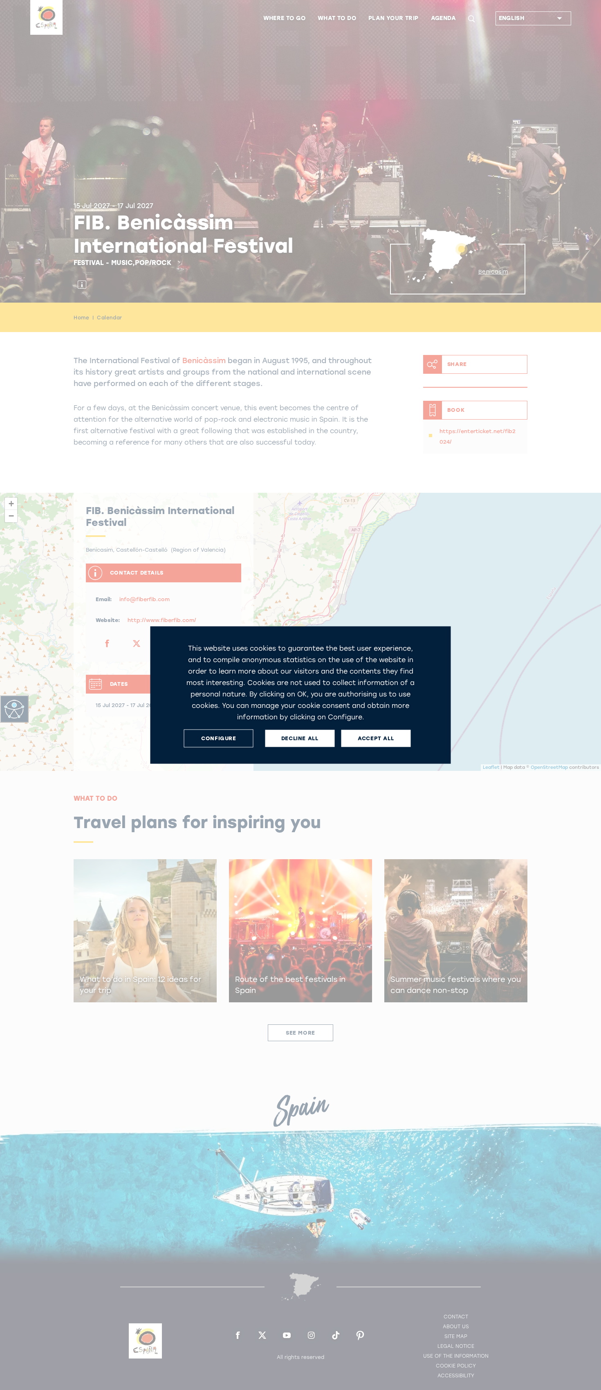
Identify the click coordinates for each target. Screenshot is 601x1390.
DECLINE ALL (299, 738)
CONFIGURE (218, 738)
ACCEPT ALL (376, 738)
